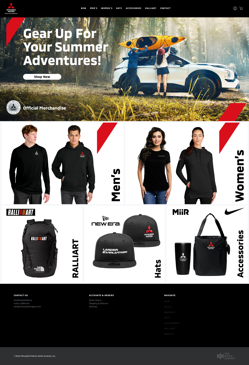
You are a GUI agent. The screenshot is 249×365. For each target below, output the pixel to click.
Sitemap (93, 306)
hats (119, 8)
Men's (94, 8)
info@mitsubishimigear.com (27, 306)
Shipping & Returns (98, 303)
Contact (165, 8)
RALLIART (150, 8)
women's (106, 8)
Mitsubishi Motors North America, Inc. (38, 356)
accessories (134, 8)
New (83, 8)
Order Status (95, 300)
